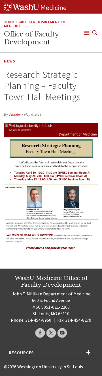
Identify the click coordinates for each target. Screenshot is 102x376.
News (9, 61)
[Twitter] (51, 333)
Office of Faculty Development (31, 38)
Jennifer (15, 114)
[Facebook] (40, 333)
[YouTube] (62, 333)
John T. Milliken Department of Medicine (35, 24)
